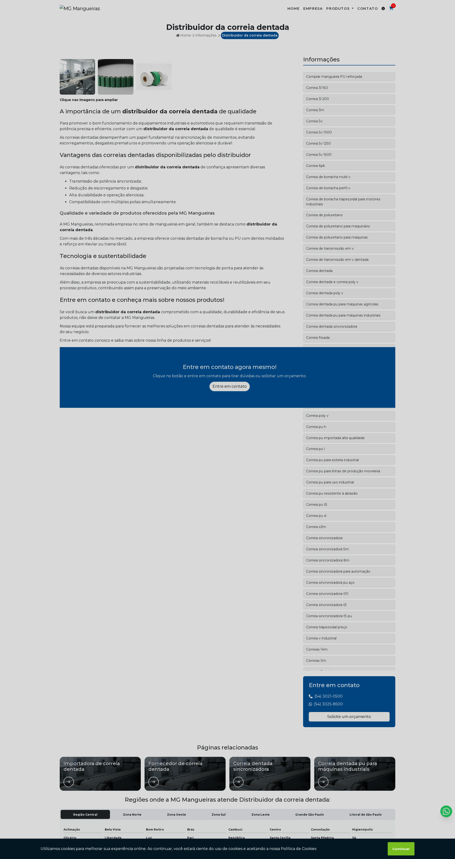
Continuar (401, 849)
